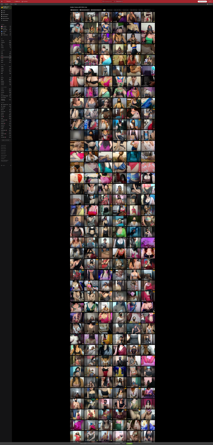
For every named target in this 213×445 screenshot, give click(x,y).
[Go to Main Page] (9, 1)
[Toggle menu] (2, 1)
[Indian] (104, 10)
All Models (2, 158)
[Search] (114, 1)
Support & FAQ (3, 145)
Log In (210, 1)
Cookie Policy (117, 443)
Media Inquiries (3, 150)
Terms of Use (3, 153)
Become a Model (4, 155)
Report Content (3, 148)
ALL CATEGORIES (6, 140)
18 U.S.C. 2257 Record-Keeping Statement (4, 161)
